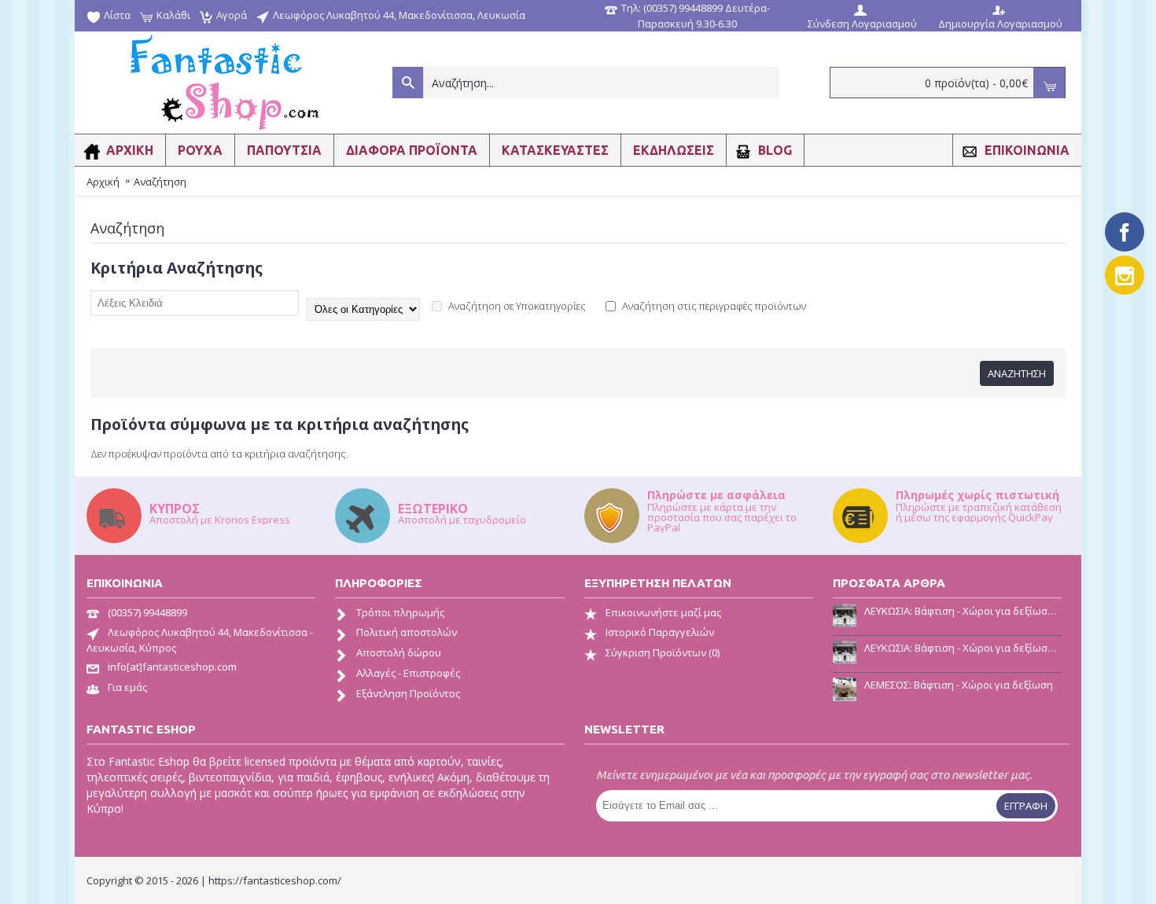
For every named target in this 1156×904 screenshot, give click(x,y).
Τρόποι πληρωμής (400, 612)
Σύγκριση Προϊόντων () (663, 652)
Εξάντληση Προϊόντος (408, 693)
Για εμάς (127, 687)
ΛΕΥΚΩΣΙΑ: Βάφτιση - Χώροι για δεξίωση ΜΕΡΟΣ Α (963, 648)
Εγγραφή (1025, 806)
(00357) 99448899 (147, 612)
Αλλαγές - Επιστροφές (408, 673)
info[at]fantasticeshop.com (172, 667)
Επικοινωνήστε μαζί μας (663, 612)
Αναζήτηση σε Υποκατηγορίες (516, 306)
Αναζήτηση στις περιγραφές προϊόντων (713, 306)
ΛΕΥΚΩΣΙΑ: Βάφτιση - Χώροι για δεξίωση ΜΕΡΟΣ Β (963, 611)
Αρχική (103, 182)
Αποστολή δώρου (398, 652)
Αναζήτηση (160, 182)
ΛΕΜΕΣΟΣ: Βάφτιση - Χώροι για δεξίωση (958, 685)
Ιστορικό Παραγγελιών (660, 632)
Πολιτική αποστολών (406, 632)
